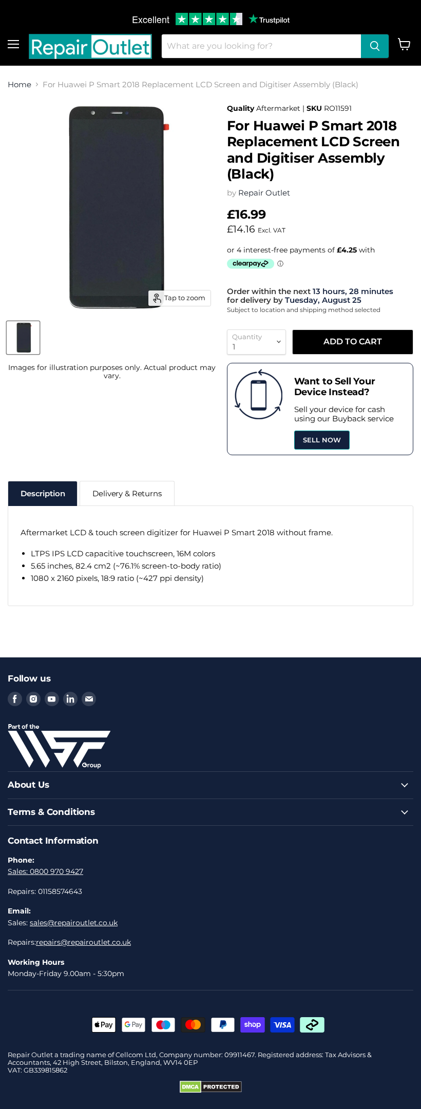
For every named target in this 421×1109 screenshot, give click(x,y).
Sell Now (322, 440)
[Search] (375, 46)
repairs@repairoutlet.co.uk (83, 942)
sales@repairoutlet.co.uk (74, 922)
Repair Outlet (264, 193)
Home (19, 84)
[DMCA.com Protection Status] (211, 1090)
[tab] (43, 493)
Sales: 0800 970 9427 (45, 871)
